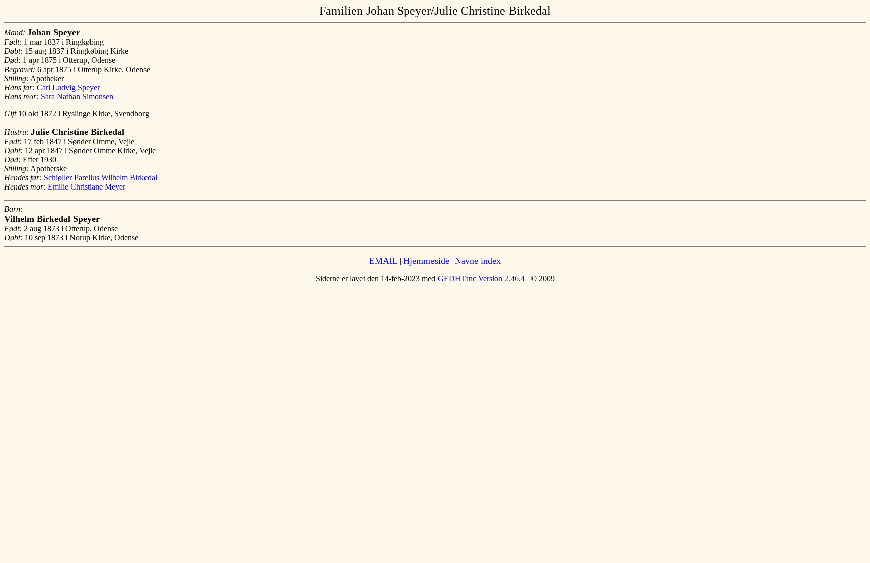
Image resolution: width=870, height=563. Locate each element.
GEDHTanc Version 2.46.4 (480, 278)
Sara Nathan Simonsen (77, 96)
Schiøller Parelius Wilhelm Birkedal (100, 177)
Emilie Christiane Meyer (86, 186)
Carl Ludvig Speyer (68, 87)
